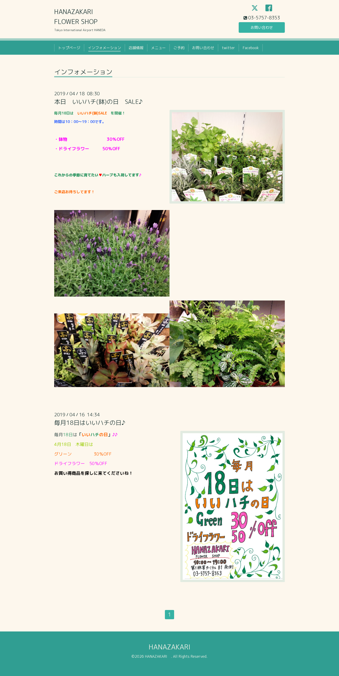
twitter (228, 47)
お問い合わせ (262, 27)
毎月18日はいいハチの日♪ (89, 422)
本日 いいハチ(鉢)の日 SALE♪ (98, 101)
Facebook (251, 47)
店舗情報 (136, 47)
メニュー (158, 47)
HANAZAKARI (173, 647)
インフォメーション (104, 47)
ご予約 (178, 47)
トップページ (69, 47)
